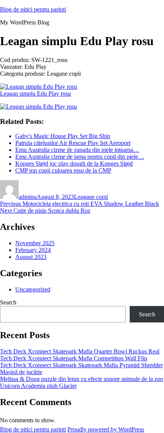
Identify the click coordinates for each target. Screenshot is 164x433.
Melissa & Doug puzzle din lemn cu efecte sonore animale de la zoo (81, 379)
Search (8, 302)
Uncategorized (32, 289)
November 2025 (35, 243)
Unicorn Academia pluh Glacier (38, 386)
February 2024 (33, 250)
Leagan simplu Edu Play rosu (35, 93)
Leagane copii (91, 197)
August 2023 (31, 257)
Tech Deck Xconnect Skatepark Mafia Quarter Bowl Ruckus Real (79, 351)
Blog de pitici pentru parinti (33, 9)
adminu (28, 197)
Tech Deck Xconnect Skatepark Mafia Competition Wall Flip (73, 358)
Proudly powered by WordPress (106, 429)
